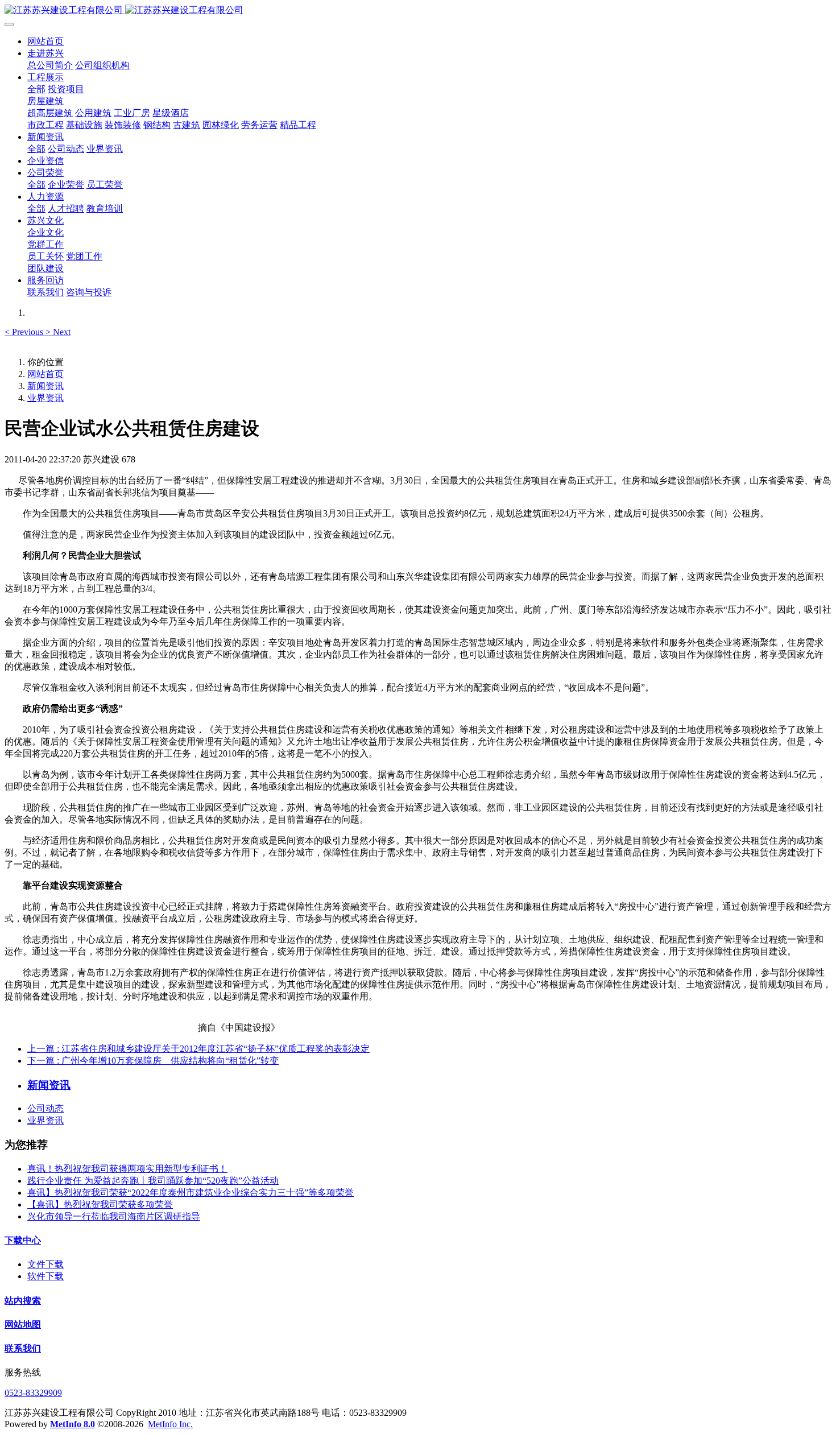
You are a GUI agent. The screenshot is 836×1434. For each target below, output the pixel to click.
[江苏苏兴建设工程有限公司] (418, 10)
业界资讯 (45, 398)
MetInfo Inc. (170, 1424)
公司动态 (45, 1108)
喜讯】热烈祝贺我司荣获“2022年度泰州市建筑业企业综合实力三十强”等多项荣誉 (190, 1192)
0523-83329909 (33, 1393)
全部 (36, 89)
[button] (25, 332)
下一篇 (153, 1060)
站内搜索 (23, 1300)
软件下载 (45, 1276)
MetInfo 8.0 (72, 1424)
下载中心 (23, 1240)
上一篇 (198, 1048)
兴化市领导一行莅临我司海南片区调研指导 (113, 1216)
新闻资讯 (45, 386)
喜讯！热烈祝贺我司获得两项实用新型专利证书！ (127, 1168)
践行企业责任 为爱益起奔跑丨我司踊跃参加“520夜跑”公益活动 (153, 1180)
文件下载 (45, 1264)
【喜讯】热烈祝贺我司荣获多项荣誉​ (100, 1204)
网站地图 (23, 1324)
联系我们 (23, 1348)
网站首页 (45, 41)
